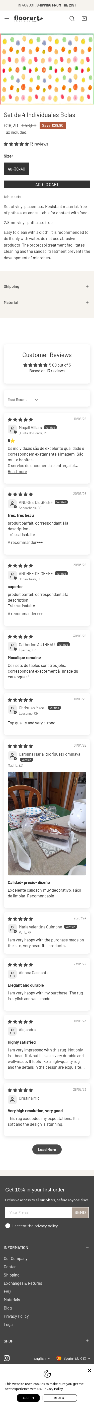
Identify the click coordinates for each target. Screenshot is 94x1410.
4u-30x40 (16, 168)
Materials (12, 1299)
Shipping (12, 1274)
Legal (9, 1324)
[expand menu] (7, 19)
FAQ (7, 1291)
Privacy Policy (16, 1315)
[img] (20, 419)
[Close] (89, 1370)
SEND (80, 1212)
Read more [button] (17, 471)
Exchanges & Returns (23, 1282)
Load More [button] (47, 1149)
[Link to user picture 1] (47, 823)
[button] (84, 19)
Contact (11, 1266)
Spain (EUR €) (74, 1358)
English (40, 1358)
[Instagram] (7, 1358)
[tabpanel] (47, 286)
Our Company (16, 1258)
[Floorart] (29, 18)
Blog (8, 1307)
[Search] (72, 19)
